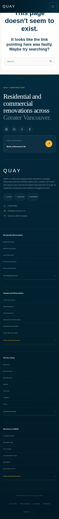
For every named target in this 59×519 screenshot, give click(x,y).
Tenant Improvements (9, 300)
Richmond (6, 391)
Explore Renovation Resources (29, 476)
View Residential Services (29, 275)
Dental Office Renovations (10, 333)
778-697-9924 (12, 206)
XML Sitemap (46, 503)
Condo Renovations (8, 255)
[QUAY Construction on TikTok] (22, 129)
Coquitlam (6, 397)
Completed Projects (8, 436)
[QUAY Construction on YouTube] (14, 129)
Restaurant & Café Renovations (12, 320)
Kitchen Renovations (9, 242)
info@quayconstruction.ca (16, 211)
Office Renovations (8, 306)
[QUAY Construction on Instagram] (6, 129)
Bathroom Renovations (9, 248)
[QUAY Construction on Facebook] (29, 129)
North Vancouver (7, 378)
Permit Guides (7, 449)
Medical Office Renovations (11, 326)
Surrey (5, 404)
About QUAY (6, 462)
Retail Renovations (8, 313)
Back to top (29, 512)
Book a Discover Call (9, 469)
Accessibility (36, 503)
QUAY (9, 6)
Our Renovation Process (10, 455)
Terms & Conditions (25, 503)
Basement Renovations (9, 268)
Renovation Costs (8, 442)
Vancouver (6, 364)
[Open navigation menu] (52, 6)
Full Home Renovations (9, 261)
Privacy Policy (13, 503)
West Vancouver (7, 371)
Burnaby (5, 384)
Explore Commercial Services (29, 340)
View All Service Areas (29, 411)
